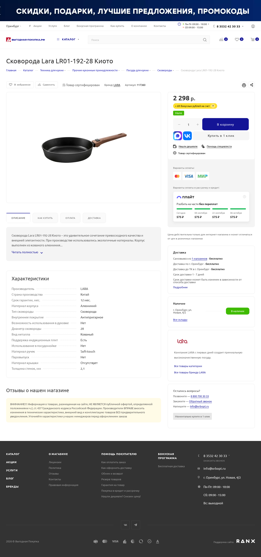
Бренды (12, 486)
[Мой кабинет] (253, 26)
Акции (11, 462)
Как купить (45, 217)
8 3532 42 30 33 (228, 26)
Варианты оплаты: (183, 167)
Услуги (12, 470)
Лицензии (55, 462)
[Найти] (205, 39)
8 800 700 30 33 (200, 396)
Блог (10, 478)
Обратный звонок (200, 401)
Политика (55, 467)
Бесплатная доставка (171, 466)
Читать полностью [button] (25, 252)
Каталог (13, 454)
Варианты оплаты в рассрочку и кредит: (196, 187)
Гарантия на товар (113, 485)
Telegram (135, 525)
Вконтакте (125, 525)
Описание (18, 217)
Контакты (55, 479)
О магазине (58, 454)
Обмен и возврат (112, 473)
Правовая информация (63, 485)
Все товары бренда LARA (190, 372)
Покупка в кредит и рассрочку (120, 490)
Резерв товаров (111, 479)
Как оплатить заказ (113, 462)
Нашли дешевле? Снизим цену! (121, 496)
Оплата (70, 217)
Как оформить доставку (116, 467)
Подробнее (180, 287)
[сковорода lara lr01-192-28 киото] (83, 143)
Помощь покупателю (119, 454)
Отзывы (54, 473)
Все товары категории (188, 366)
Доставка (94, 217)
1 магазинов (199, 258)
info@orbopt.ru (199, 406)
